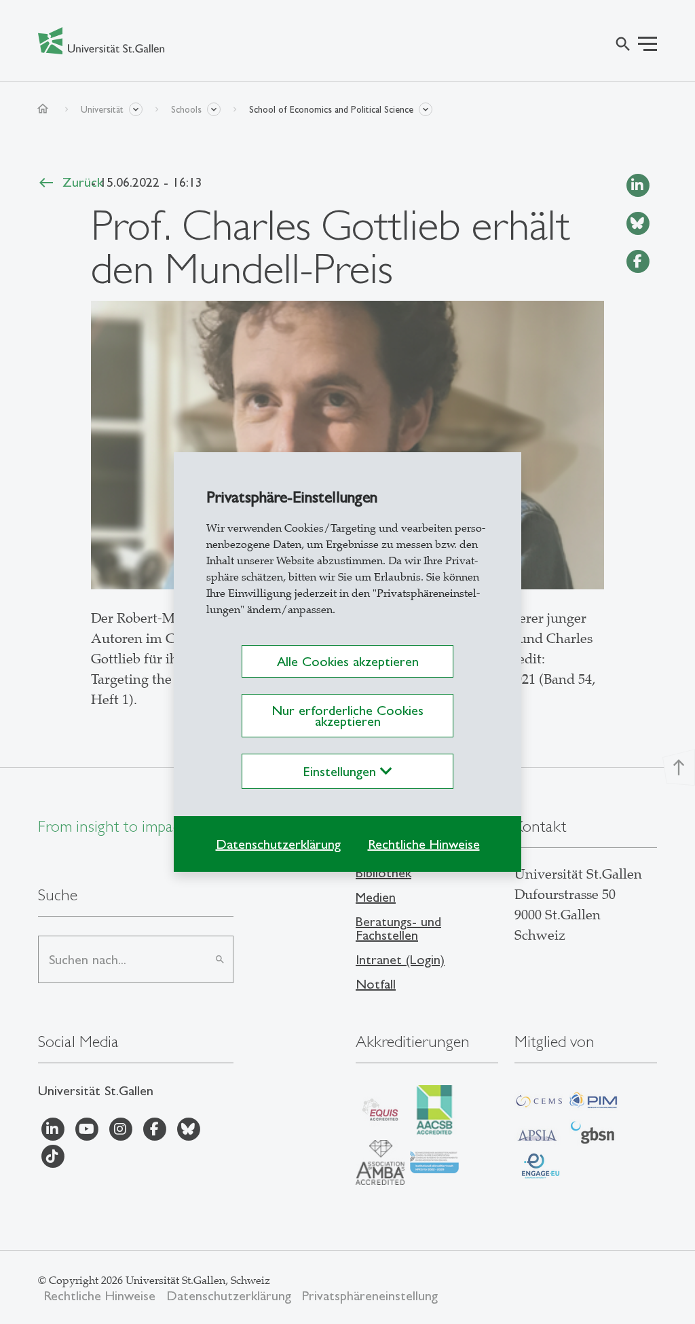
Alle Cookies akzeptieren (348, 661)
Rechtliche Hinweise (424, 844)
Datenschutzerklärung (278, 844)
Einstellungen (341, 771)
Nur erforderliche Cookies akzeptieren (347, 715)
